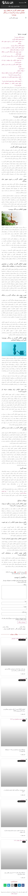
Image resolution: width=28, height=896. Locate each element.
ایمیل (24, 606)
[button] (22, 885)
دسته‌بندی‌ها (21, 2)
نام (25, 601)
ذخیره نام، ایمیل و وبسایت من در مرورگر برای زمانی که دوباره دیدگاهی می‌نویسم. (14, 619)
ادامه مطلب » (23, 673)
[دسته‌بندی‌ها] (25, 2)
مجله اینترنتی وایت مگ (14, 6)
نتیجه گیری (21, 68)
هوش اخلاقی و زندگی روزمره (17, 45)
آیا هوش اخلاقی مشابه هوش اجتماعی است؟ (11, 81)
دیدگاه (24, 584)
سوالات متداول (20, 70)
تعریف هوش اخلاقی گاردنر (18, 39)
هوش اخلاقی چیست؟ (19, 37)
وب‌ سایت (24, 611)
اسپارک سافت (14, 893)
